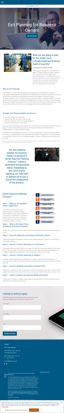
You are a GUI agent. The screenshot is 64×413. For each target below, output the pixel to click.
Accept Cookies (34, 410)
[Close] (61, 402)
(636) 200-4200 (12, 347)
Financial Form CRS (6, 376)
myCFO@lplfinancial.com (10, 361)
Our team (6, 132)
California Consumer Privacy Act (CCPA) (20, 392)
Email (4, 324)
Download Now (9, 333)
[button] (47, 154)
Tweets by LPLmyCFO (44, 372)
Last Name (6, 314)
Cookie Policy (5, 407)
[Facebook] (4, 364)
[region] (32, 406)
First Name (6, 304)
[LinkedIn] (6, 364)
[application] (47, 154)
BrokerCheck (10, 374)
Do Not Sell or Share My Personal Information (16, 410)
